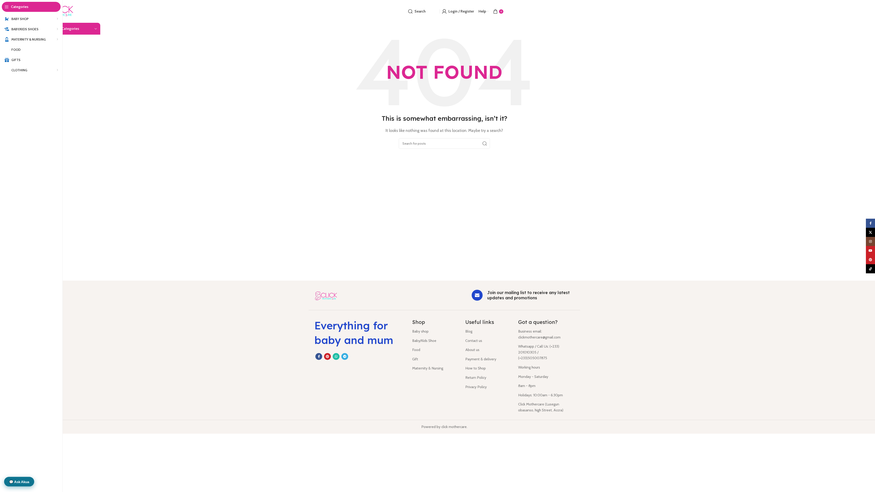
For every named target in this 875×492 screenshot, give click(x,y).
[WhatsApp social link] (336, 356)
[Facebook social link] (318, 356)
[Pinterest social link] (327, 356)
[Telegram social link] (344, 356)
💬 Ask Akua (19, 481)
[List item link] (435, 331)
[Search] (484, 143)
